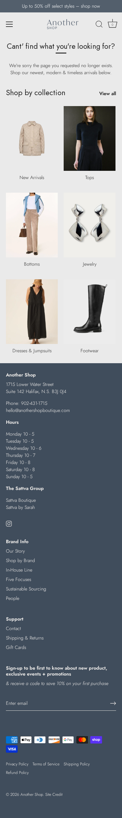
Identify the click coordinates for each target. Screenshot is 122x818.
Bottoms (32, 264)
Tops (89, 177)
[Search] (99, 25)
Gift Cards (16, 647)
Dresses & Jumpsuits (32, 350)
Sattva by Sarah (20, 507)
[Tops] (89, 138)
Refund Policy (17, 772)
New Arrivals (32, 177)
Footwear (90, 350)
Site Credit (53, 794)
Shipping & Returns (25, 637)
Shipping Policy (77, 764)
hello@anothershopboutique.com (38, 410)
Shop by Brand (20, 560)
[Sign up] (113, 703)
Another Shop (31, 794)
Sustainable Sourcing (26, 588)
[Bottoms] (32, 225)
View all (107, 93)
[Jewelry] (89, 225)
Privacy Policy (17, 764)
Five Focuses (18, 579)
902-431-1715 (34, 403)
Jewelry (90, 264)
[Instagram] (9, 523)
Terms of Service (46, 764)
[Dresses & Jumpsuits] (32, 311)
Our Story (15, 551)
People (12, 598)
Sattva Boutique (21, 500)
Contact (13, 628)
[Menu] (9, 24)
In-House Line (19, 570)
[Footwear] (89, 311)
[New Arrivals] (32, 138)
